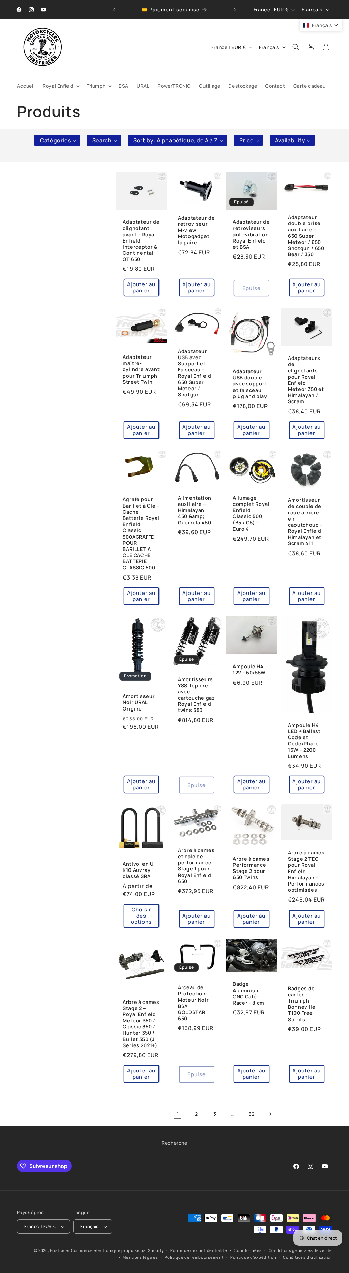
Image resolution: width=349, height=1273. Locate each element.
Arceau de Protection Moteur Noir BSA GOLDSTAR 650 (193, 1003)
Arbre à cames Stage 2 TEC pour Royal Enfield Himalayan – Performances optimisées (306, 871)
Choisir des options (141, 915)
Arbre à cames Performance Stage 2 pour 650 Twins (251, 868)
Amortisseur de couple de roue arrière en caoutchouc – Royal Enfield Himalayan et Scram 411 (305, 521)
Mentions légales (140, 1257)
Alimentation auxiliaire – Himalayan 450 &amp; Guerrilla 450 (194, 510)
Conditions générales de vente (300, 1250)
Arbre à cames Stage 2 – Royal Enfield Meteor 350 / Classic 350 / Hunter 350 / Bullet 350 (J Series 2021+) (141, 1023)
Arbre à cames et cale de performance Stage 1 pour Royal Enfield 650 (196, 865)
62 (251, 1114)
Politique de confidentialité (198, 1250)
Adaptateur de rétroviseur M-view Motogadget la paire (196, 230)
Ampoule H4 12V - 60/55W (249, 669)
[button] (60, 86)
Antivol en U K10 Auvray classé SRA (138, 870)
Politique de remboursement (194, 1257)
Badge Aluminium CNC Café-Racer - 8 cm (248, 993)
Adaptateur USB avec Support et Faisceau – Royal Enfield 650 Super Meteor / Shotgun (194, 372)
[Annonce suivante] (235, 9)
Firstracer (60, 1250)
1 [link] (178, 1114)
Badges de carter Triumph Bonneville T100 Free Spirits (302, 1004)
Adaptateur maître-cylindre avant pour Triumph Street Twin (141, 369)
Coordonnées (248, 1250)
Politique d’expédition (253, 1257)
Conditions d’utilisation (307, 1257)
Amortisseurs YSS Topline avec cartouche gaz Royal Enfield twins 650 (196, 694)
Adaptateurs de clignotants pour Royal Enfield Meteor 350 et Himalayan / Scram (306, 380)
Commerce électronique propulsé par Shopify (117, 1250)
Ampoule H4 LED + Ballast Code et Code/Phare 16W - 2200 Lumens (304, 740)
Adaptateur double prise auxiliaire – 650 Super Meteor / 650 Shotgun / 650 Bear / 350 (306, 236)
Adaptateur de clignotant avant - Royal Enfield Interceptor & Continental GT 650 (141, 240)
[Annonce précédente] (113, 9)
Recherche (174, 1143)
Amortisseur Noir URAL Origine (139, 702)
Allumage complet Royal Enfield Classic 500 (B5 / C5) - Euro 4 (251, 513)
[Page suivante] (269, 1114)
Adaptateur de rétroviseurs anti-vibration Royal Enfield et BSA (251, 234)
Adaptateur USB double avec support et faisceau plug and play (250, 383)
